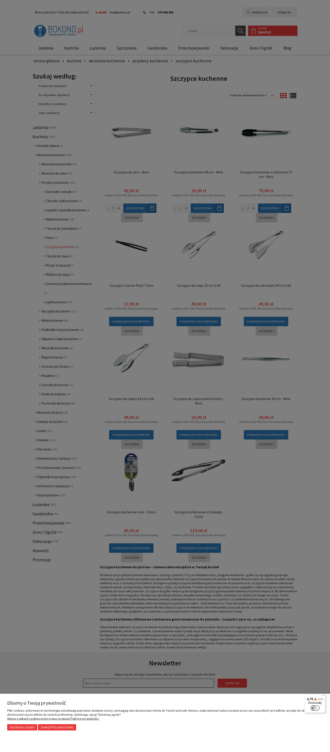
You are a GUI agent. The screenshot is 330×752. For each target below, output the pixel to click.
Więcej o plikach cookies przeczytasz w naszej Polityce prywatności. (53, 719)
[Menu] (323, 696)
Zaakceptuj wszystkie (57, 727)
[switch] (315, 708)
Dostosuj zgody (22, 727)
